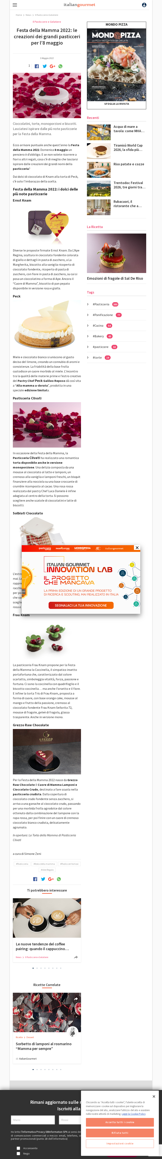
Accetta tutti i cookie (119, 1122)
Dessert (30, 1037)
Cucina (102, 325)
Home (19, 14)
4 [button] (45, 968)
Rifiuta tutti (120, 1133)
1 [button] (33, 968)
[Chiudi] (154, 1096)
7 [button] (57, 968)
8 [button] (61, 968)
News (29, 14)
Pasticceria (22, 863)
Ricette (19, 1037)
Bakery (102, 336)
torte (101, 357)
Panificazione (107, 315)
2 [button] (37, 968)
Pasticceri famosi (69, 863)
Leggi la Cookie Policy (134, 1114)
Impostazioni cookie (119, 1143)
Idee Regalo (48, 869)
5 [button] (49, 968)
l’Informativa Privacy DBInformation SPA (44, 1132)
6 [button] (53, 968)
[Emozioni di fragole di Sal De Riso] (116, 253)
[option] (47, 930)
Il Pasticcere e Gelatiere (46, 14)
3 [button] (41, 968)
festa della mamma (45, 863)
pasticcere (105, 347)
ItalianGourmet (28, 1058)
